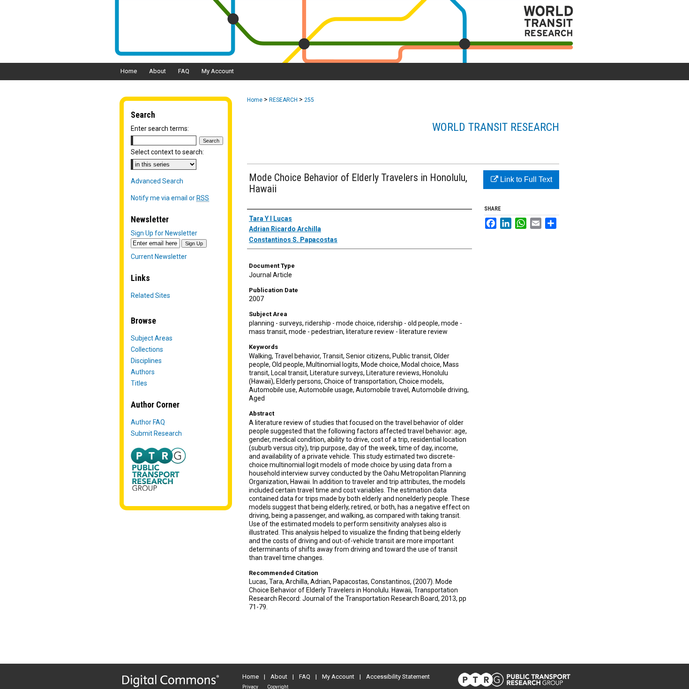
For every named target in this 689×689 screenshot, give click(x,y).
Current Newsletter (159, 256)
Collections (147, 349)
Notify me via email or (170, 198)
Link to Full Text (525, 179)
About (278, 676)
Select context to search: (167, 152)
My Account (338, 676)
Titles (139, 383)
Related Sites (150, 295)
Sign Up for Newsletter (164, 233)
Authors (143, 372)
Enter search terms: (160, 128)
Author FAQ (148, 422)
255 (309, 100)
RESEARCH (283, 100)
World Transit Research (495, 127)
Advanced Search (157, 181)
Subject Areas (151, 338)
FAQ (304, 676)
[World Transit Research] (344, 31)
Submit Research (156, 433)
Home (254, 100)
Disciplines (146, 360)
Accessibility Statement (398, 676)
